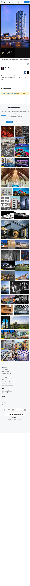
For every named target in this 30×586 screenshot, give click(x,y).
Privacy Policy (10, 419)
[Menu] (1, 2)
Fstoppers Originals (6, 373)
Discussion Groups (6, 383)
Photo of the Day (6, 381)
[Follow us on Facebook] (13, 409)
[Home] (8, 2)
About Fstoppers (6, 399)
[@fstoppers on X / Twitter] (17, 409)
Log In (22, 1)
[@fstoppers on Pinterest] (21, 409)
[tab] (9, 122)
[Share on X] (28, 72)
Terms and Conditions (18, 419)
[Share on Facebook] (25, 72)
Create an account (11, 93)
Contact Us (4, 401)
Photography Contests (7, 385)
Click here (3, 115)
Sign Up (26, 2)
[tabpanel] (15, 244)
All (9, 122)
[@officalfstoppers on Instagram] (5, 409)
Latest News (5, 369)
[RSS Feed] (25, 409)
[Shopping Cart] (18, 1)
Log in (3, 93)
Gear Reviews (5, 371)
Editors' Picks (5, 379)
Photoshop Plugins (6, 393)
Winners (5, 60)
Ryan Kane (8, 68)
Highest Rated (19, 122)
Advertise (4, 403)
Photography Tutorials (7, 391)
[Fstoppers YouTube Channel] (9, 409)
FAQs (3, 404)
